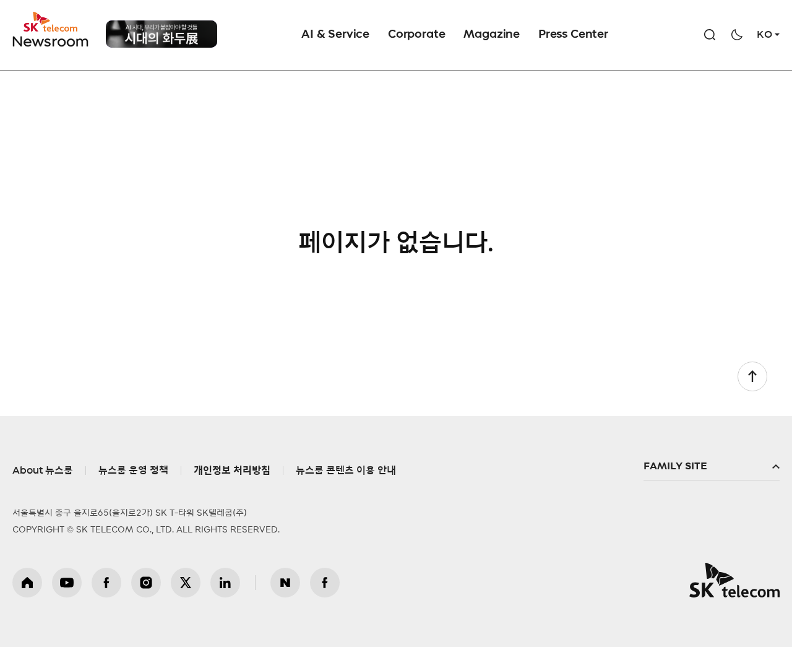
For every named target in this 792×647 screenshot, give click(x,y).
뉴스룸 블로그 (285, 582)
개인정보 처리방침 (232, 470)
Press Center (573, 34)
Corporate (416, 34)
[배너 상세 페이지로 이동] (161, 34)
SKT (51, 30)
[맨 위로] (752, 376)
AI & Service (335, 34)
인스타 (146, 582)
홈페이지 (27, 582)
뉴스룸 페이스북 (325, 582)
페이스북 (106, 582)
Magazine (491, 34)
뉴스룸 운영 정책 (133, 470)
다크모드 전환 (737, 34)
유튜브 (67, 582)
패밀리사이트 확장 (712, 466)
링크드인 (225, 582)
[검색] (709, 34)
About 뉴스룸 (42, 470)
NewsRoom (50, 40)
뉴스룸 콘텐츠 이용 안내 (346, 470)
